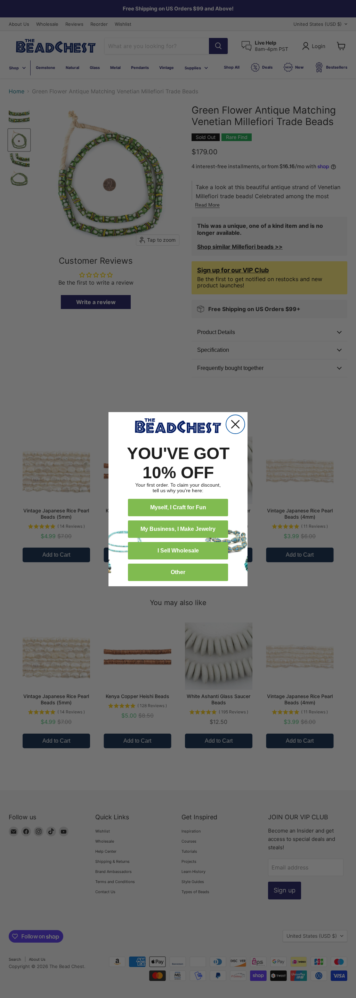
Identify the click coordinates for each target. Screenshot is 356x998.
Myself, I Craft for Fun (178, 507)
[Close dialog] (235, 424)
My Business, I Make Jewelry (178, 529)
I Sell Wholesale (178, 551)
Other (178, 572)
